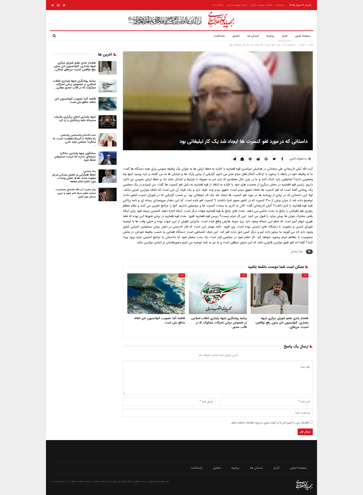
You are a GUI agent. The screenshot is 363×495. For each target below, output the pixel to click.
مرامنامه (280, 5)
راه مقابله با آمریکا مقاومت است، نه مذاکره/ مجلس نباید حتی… (74, 140)
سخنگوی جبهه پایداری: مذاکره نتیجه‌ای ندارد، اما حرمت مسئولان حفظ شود (75, 156)
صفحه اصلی (302, 36)
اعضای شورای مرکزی (261, 5)
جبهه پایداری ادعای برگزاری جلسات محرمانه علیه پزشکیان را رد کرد (75, 118)
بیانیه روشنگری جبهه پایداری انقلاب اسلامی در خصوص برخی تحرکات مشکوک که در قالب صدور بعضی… (74, 84)
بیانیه (270, 36)
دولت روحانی (297, 251)
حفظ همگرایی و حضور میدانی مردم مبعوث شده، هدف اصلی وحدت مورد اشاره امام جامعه (74, 176)
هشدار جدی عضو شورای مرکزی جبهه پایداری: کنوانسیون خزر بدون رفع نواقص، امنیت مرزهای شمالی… (74, 66)
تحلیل (236, 36)
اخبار (284, 36)
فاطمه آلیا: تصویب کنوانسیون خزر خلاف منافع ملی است (75, 100)
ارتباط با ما (218, 5)
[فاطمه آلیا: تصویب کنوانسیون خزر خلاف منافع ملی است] (156, 293)
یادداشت (219, 36)
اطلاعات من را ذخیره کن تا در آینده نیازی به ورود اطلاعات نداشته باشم (270, 422)
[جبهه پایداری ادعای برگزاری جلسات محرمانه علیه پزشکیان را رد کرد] (108, 122)
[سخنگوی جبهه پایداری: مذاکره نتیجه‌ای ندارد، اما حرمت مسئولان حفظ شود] (108, 158)
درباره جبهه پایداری (237, 5)
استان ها (253, 36)
